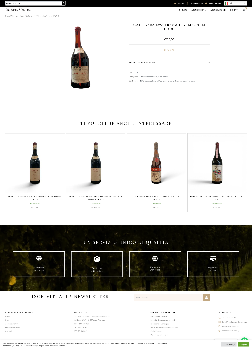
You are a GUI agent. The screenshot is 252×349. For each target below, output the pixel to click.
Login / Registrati (196, 3)
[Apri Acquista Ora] (205, 10)
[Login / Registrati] (187, 3)
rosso (184, 81)
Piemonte (149, 77)
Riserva (178, 81)
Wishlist (181, 3)
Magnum (162, 81)
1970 (142, 81)
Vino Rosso (20, 16)
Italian (231, 3)
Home (7, 16)
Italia (143, 77)
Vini (12, 16)
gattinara (154, 81)
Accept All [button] (243, 344)
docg (147, 81)
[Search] (63, 3)
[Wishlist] (175, 3)
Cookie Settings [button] (229, 344)
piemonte (171, 81)
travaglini (191, 81)
